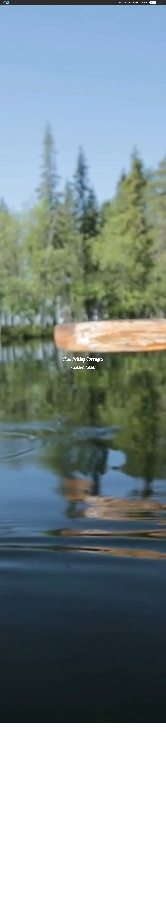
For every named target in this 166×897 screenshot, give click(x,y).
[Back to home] (6, 2)
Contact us (144, 2)
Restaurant (136, 2)
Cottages (120, 2)
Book (152, 2)
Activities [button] (128, 2)
